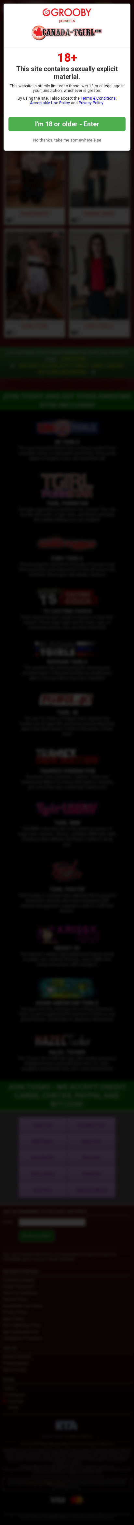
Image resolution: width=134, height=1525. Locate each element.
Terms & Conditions (98, 98)
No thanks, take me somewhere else (67, 140)
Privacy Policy (91, 103)
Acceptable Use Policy (50, 103)
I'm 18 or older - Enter (67, 124)
